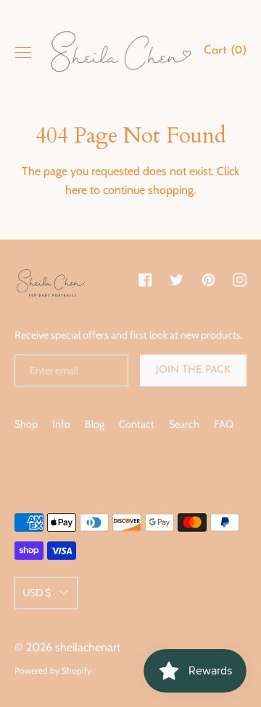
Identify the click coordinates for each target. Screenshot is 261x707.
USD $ (36, 592)
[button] (225, 53)
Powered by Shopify (52, 670)
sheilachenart (87, 647)
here (76, 190)
